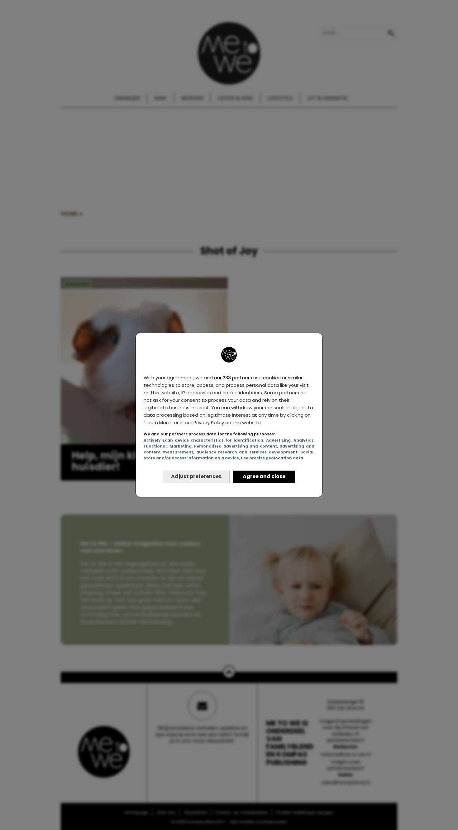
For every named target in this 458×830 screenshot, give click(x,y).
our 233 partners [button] (233, 377)
